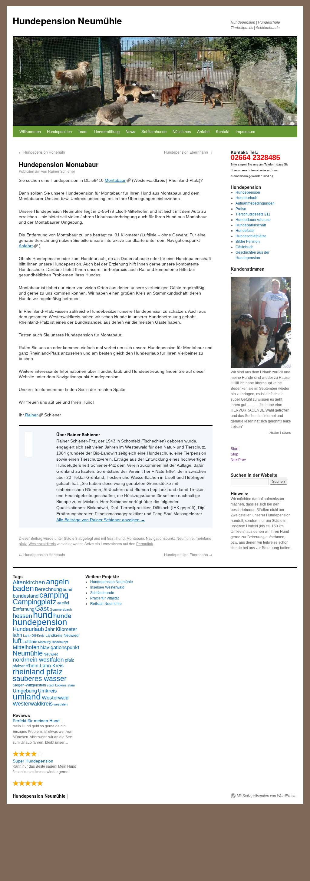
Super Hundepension (33, 761)
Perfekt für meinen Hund (36, 720)
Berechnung (48, 589)
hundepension (40, 622)
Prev (242, 460)
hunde (62, 615)
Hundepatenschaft (251, 225)
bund (67, 589)
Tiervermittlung (107, 131)
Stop (234, 454)
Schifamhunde (154, 131)
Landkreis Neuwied (61, 635)
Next (234, 460)
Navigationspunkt (160, 538)
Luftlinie (29, 641)
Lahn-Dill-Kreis (34, 635)
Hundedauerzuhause (253, 220)
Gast (110, 538)
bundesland (25, 596)
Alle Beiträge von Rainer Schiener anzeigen (100, 519)
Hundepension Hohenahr (42, 152)
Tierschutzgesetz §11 (253, 214)
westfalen (61, 704)
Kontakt (222, 131)
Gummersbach (61, 609)
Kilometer (66, 629)
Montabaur (115, 180)
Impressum (245, 131)
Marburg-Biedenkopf (53, 642)
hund (120, 538)
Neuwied (51, 654)
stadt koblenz (57, 685)
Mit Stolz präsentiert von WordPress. (266, 796)
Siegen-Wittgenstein (29, 685)
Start (234, 449)
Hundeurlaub (246, 198)
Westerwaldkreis (42, 543)
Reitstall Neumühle (106, 604)
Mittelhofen (26, 647)
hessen (22, 615)
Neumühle (185, 538)
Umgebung (25, 691)
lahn (17, 635)
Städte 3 (71, 538)
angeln (57, 582)
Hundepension (59, 131)
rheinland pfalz (38, 671)
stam (71, 685)
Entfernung (23, 609)
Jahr (50, 629)
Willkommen (30, 131)
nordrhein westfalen (38, 659)
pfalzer (19, 666)
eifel (65, 603)
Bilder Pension (248, 241)
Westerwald (55, 697)
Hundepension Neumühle (67, 20)
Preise (241, 209)
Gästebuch (244, 247)
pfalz (69, 660)
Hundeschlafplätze (251, 236)
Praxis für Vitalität (104, 598)
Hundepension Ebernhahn (188, 152)
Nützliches (182, 131)
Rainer (31, 414)
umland (27, 696)
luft (17, 641)
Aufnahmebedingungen (255, 203)
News (130, 131)
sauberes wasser (40, 678)
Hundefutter (245, 231)
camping (53, 595)
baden (23, 588)
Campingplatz (34, 602)
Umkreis (47, 691)
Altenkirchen (29, 582)
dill (59, 603)
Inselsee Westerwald (107, 587)
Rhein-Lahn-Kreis (44, 665)
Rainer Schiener (61, 171)
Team (82, 131)
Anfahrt (203, 131)
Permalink (144, 543)
